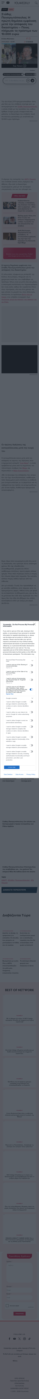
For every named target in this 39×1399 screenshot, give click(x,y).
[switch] (31, 665)
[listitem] (19, 660)
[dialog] (19, 699)
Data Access (19, 774)
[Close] (35, 625)
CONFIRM (12, 767)
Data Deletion (8, 774)
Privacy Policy (30, 774)
